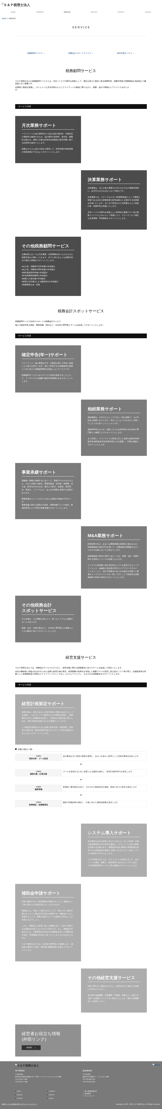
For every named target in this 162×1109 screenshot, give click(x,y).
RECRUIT (94, 12)
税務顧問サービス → (36, 53)
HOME (13, 12)
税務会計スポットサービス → (81, 53)
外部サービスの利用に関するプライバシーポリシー (19, 1104)
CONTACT (121, 12)
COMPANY (40, 12)
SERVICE (67, 12)
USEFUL (148, 12)
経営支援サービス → (126, 53)
